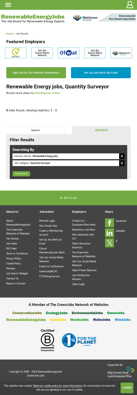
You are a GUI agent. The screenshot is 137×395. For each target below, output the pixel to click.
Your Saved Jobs (48, 226)
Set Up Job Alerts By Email (101, 72)
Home (9, 34)
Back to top (70, 198)
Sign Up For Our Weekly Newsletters (36, 72)
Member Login (47, 221)
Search (35, 130)
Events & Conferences (51, 266)
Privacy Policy (13, 258)
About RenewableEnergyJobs (18, 223)
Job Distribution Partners (81, 277)
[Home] (33, 18)
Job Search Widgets (17, 273)
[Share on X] (109, 242)
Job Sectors (12, 238)
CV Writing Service (49, 276)
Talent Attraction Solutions (81, 245)
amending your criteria (47, 93)
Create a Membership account (51, 233)
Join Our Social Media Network (51, 259)
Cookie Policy (13, 263)
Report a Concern (16, 283)
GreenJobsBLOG (48, 271)
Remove (122, 156)
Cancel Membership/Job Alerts (52, 250)
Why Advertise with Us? (83, 237)
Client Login (78, 284)
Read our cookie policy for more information (57, 386)
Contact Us (12, 278)
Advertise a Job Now (83, 230)
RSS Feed (11, 248)
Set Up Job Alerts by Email (50, 242)
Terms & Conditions (17, 253)
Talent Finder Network (84, 270)
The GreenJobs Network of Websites (18, 232)
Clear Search (21, 174)
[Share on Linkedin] (109, 232)
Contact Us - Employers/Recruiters (84, 223)
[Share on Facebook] (109, 222)
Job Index (11, 243)
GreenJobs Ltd (36, 376)
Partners (10, 268)
